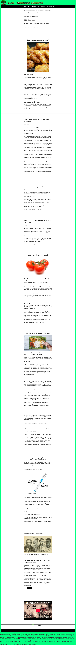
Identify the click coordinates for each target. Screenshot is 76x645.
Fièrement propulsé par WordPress (8, 630)
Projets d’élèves (50, 6)
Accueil (24, 6)
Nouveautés (42, 6)
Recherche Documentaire (33, 6)
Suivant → (40, 625)
